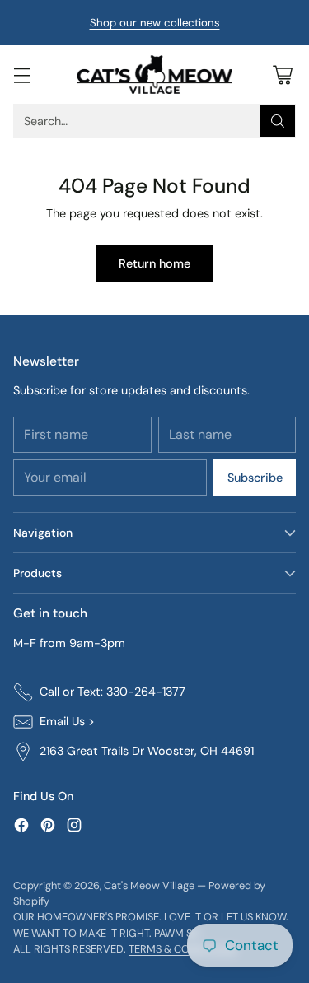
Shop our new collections (155, 23)
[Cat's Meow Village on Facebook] (21, 828)
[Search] (278, 121)
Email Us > (67, 721)
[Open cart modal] (282, 74)
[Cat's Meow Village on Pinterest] (48, 828)
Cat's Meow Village (149, 885)
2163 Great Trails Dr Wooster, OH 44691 (147, 750)
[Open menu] (22, 74)
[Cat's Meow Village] (155, 74)
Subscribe (255, 477)
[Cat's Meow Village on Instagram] (74, 828)
